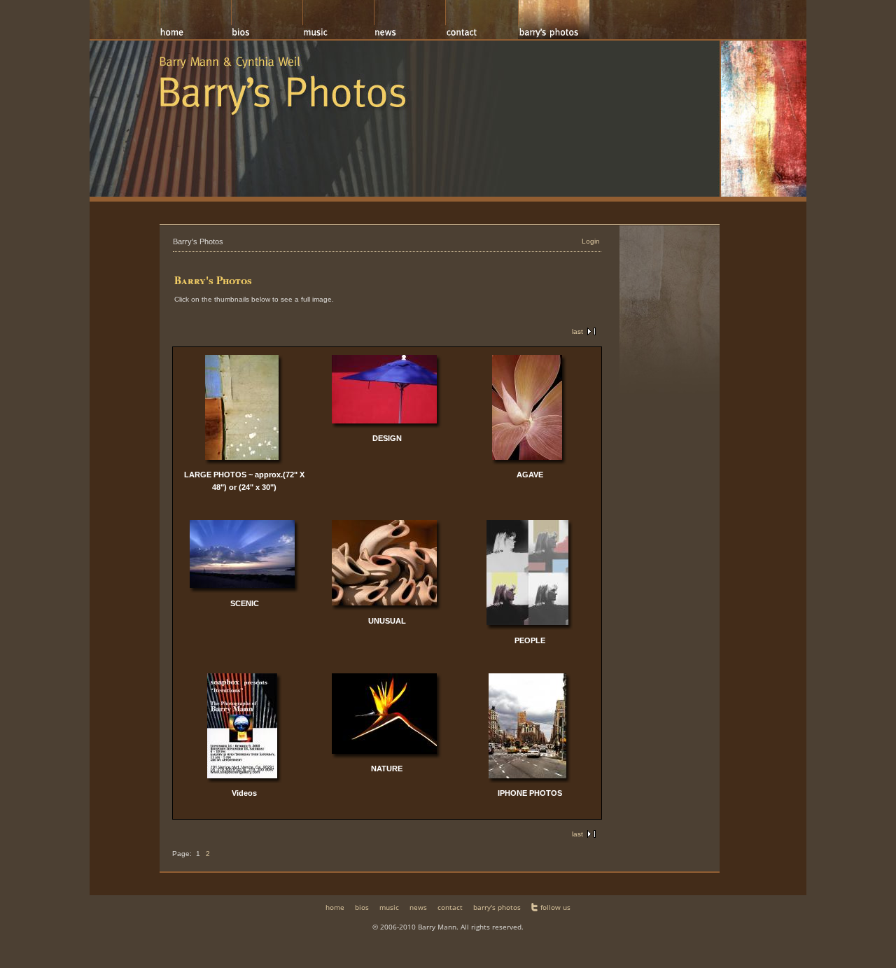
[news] (409, 19)
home (335, 907)
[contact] (481, 19)
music (389, 907)
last (577, 331)
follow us (555, 907)
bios (362, 907)
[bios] (266, 19)
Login (591, 241)
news (418, 907)
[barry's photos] (553, 19)
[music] (338, 19)
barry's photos (497, 907)
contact (450, 907)
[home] (195, 19)
